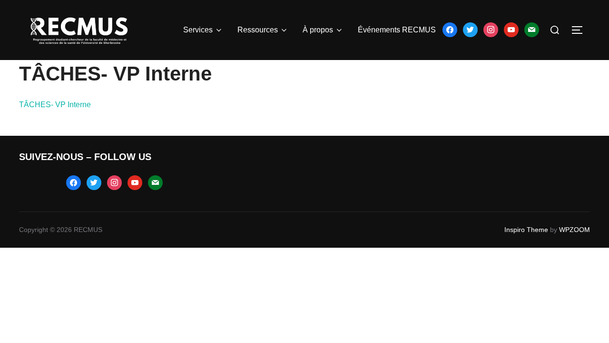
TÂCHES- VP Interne (55, 105)
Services (198, 30)
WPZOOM (574, 229)
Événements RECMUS (397, 30)
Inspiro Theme (526, 229)
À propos (318, 30)
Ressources (257, 30)
